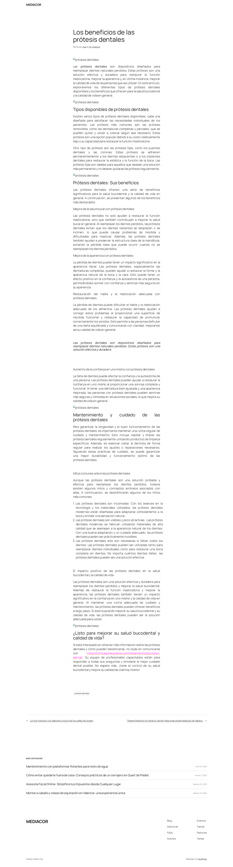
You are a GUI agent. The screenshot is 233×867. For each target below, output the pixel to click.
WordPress (202, 859)
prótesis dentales (82, 693)
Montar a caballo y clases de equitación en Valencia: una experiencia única (75, 793)
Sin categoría (94, 47)
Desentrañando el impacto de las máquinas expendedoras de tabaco (165, 720)
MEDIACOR (33, 5)
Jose (84, 47)
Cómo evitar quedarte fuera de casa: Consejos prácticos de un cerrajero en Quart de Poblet (87, 775)
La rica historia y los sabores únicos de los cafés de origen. (62, 720)
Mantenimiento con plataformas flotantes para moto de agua (67, 766)
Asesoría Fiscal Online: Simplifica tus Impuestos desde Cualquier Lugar (73, 784)
